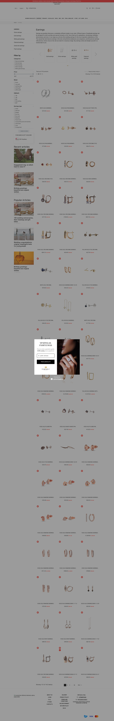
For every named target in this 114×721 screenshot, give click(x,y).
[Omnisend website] (57, 378)
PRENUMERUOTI (46, 362)
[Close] (78, 341)
